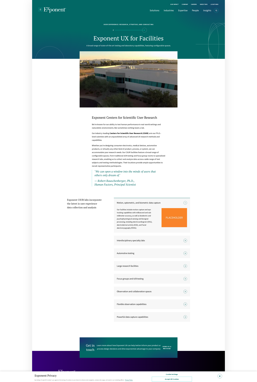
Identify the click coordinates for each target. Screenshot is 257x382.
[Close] (220, 376)
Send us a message (167, 347)
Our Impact (174, 4)
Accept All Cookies (172, 379)
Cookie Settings (172, 374)
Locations (214, 4)
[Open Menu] (40, 9)
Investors (204, 4)
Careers (194, 4)
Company (185, 4)
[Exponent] (55, 10)
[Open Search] (216, 10)
